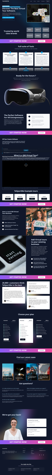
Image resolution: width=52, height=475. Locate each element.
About (31, 1)
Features (38, 1)
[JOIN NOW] (6, 340)
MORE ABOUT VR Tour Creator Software (8, 19)
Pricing (35, 1)
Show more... (26, 70)
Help (31, 452)
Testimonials (43, 1)
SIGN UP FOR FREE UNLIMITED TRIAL (8, 17)
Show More (26, 150)
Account (32, 450)
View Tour (8, 198)
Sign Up (48, 1)
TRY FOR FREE (42, 41)
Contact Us (32, 453)
